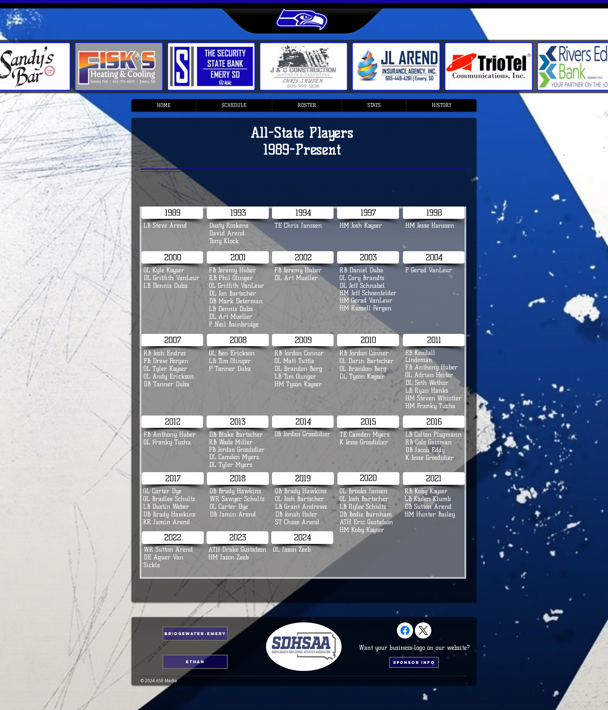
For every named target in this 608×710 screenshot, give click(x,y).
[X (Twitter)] (423, 630)
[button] (234, 105)
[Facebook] (405, 630)
